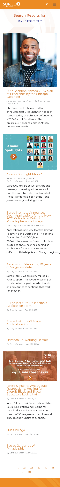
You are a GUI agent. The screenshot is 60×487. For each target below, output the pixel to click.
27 (24, 467)
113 (29, 471)
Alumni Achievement (16, 101)
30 (45, 467)
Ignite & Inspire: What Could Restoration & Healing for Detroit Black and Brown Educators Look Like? (27, 390)
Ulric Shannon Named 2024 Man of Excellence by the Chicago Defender (30, 93)
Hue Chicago (16, 430)
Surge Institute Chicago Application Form (24, 323)
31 (53, 467)
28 (31, 467)
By (43, 101)
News (29, 101)
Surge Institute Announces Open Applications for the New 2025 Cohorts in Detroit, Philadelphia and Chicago (29, 217)
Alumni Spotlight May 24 (24, 174)
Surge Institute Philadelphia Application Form (27, 304)
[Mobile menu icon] (54, 4)
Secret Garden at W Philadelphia (21, 447)
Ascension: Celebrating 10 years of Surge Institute (29, 266)
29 (38, 467)
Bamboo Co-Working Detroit (27, 340)
